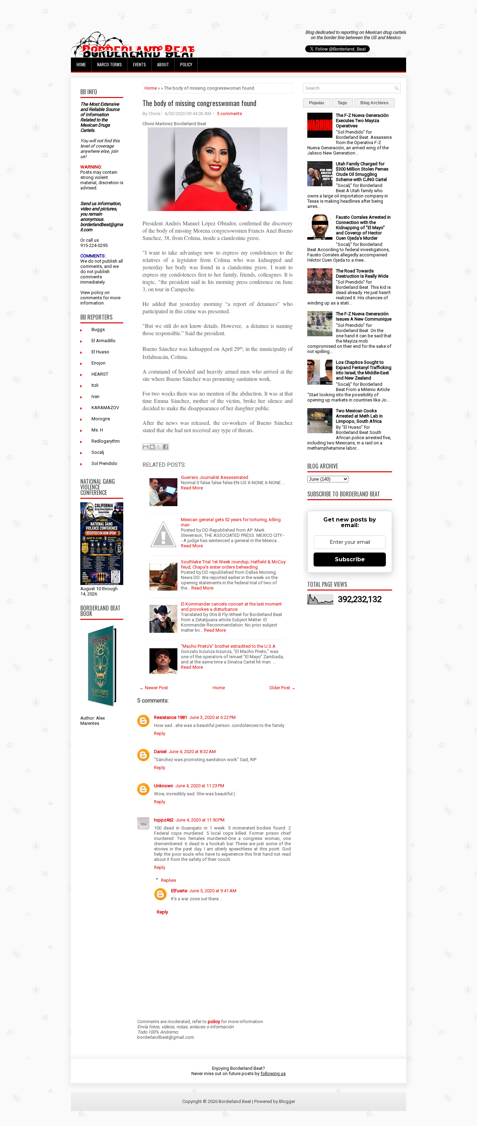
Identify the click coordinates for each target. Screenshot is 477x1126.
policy (97, 292)
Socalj (97, 452)
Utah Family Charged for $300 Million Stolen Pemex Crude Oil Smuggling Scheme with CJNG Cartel (362, 171)
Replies (168, 880)
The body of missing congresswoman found (199, 103)
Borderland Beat (235, 1101)
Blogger (287, 1101)
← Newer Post (153, 687)
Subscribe (350, 559)
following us (273, 1073)
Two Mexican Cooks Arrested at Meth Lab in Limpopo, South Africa (359, 416)
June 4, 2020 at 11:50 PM (200, 820)
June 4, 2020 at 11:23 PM (199, 785)
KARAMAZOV (105, 407)
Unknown (163, 785)
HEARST (99, 374)
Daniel (160, 751)
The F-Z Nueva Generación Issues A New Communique (363, 316)
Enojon (98, 363)
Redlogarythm (105, 441)
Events (139, 64)
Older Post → (282, 687)
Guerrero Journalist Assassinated (214, 477)
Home (81, 64)
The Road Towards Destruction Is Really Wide (362, 273)
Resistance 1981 (170, 717)
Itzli (94, 385)
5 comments (229, 113)
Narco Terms (109, 64)
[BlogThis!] (152, 446)
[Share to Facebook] (165, 446)
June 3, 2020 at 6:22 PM (212, 717)
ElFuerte (179, 890)
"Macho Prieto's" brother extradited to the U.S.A (228, 646)
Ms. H (97, 430)
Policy (186, 64)
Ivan (95, 396)
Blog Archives (374, 102)
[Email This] (145, 446)
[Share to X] (158, 446)
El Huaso (100, 351)
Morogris (100, 418)
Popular (316, 102)
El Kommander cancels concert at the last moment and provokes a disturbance (231, 606)
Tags (342, 102)
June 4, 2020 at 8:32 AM (192, 751)
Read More (192, 487)
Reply (159, 733)
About (163, 64)
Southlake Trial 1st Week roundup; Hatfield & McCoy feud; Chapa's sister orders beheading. (233, 564)
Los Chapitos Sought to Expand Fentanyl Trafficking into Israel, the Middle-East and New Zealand (363, 370)
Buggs (98, 329)
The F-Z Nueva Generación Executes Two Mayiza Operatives (362, 120)
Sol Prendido (104, 463)
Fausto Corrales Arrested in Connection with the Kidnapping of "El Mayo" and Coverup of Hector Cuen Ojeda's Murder (363, 228)
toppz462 (164, 820)
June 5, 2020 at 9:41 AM (212, 890)
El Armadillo (103, 340)
